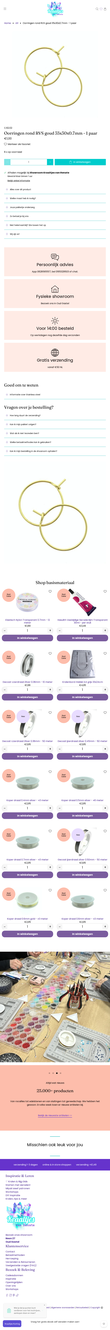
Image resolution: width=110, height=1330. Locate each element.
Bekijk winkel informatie (19, 180)
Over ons (11, 1285)
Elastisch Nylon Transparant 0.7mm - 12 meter (27, 621)
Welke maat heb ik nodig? (23, 198)
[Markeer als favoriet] (50, 591)
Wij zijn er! (15, 234)
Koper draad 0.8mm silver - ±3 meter (83, 918)
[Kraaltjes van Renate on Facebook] (7, 1295)
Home (7, 23)
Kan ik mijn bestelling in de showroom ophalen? (33, 451)
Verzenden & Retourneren (20, 1262)
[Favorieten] (101, 9)
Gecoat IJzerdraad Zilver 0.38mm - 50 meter (27, 741)
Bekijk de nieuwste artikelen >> (55, 1115)
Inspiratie (11, 1278)
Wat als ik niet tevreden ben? (24, 433)
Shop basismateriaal (55, 582)
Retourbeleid (82, 1307)
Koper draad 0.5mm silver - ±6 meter (82, 800)
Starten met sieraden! (18, 1185)
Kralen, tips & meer (16, 1198)
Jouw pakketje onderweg (22, 207)
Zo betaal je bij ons (19, 216)
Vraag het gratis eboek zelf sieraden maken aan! (55, 1321)
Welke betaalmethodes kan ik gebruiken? (30, 442)
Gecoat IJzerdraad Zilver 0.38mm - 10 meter (28, 681)
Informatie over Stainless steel (25, 394)
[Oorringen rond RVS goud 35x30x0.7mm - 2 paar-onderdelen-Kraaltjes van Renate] (55, 74)
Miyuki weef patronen (18, 1188)
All (16, 23)
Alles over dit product (20, 189)
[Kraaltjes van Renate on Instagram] (10, 1295)
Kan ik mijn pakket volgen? (23, 424)
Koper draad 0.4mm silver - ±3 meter (27, 800)
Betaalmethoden (15, 1255)
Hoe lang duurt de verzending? (25, 415)
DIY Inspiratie (13, 1195)
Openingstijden (14, 1282)
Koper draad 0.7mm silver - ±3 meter (28, 859)
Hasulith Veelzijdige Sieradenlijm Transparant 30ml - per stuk (82, 621)
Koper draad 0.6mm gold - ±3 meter (27, 918)
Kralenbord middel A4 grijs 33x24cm (82, 681)
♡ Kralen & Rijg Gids (17, 1181)
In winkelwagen (27, 638)
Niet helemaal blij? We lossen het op (28, 225)
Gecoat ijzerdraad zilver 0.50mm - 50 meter (82, 859)
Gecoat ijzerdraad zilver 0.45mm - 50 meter (82, 741)
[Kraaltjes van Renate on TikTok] (17, 1295)
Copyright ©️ (96, 1307)
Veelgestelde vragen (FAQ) (21, 1265)
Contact (10, 1251)
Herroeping (12, 1258)
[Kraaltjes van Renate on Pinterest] (13, 1295)
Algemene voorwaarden (62, 1307)
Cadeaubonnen (14, 1275)
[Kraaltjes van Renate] (55, 9)
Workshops (12, 1192)
